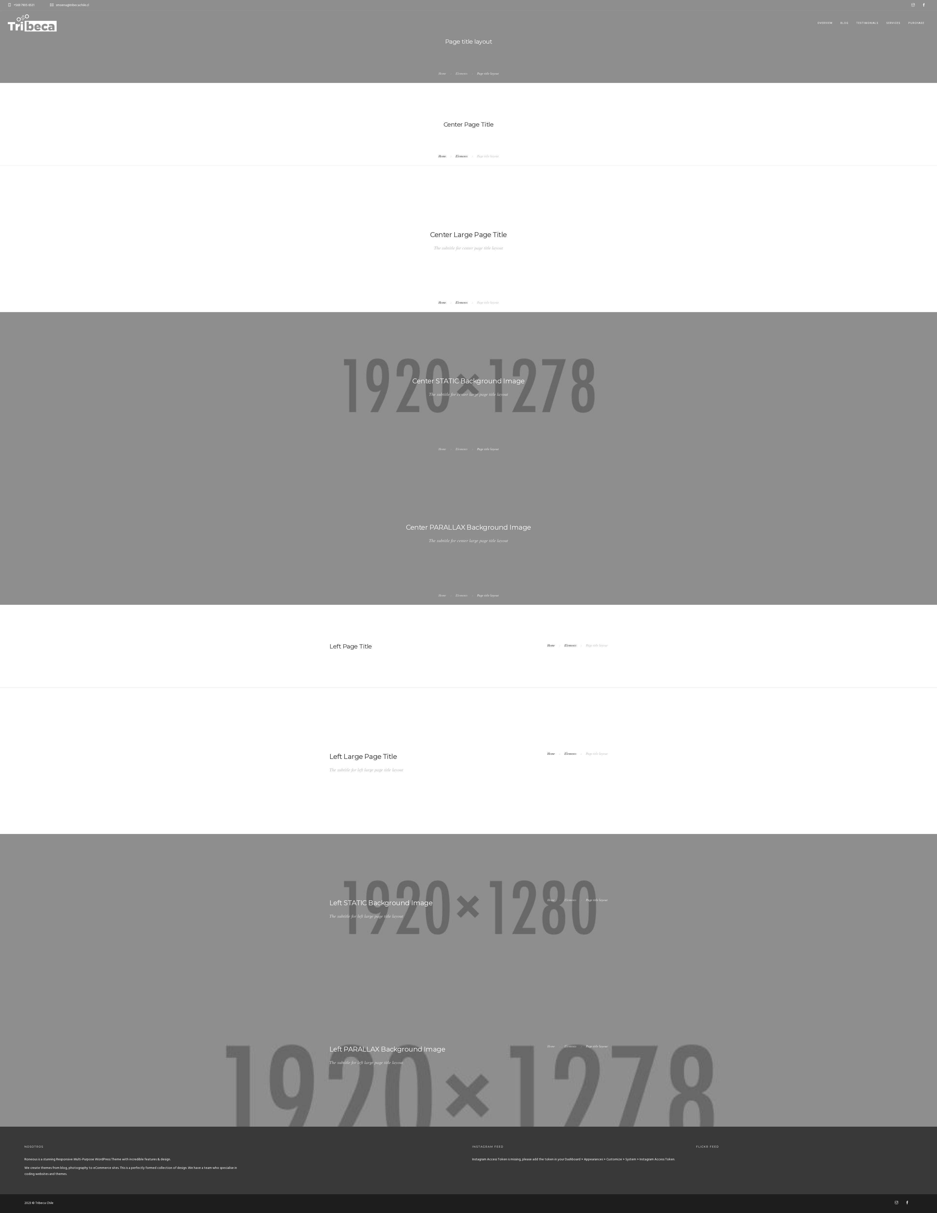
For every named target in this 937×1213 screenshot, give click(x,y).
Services (893, 23)
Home (442, 73)
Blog (844, 23)
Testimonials (867, 23)
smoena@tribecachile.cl (72, 5)
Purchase (916, 23)
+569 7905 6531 (24, 5)
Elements (462, 73)
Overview (825, 23)
